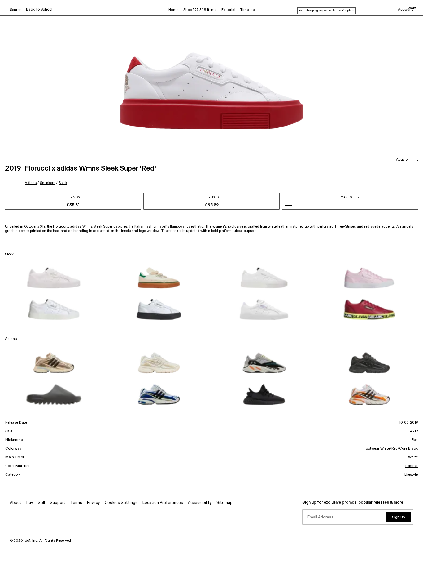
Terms (76, 503)
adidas (31, 183)
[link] (54, 278)
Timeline (247, 10)
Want (412, 8)
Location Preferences (162, 503)
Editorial (228, 10)
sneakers (47, 183)
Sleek (63, 183)
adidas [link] (11, 339)
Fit (416, 160)
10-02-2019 (408, 423)
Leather (411, 466)
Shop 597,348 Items (199, 10)
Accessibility (200, 503)
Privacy (93, 503)
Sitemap (224, 503)
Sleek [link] (9, 254)
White (413, 457)
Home (173, 10)
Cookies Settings (121, 503)
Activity (402, 160)
